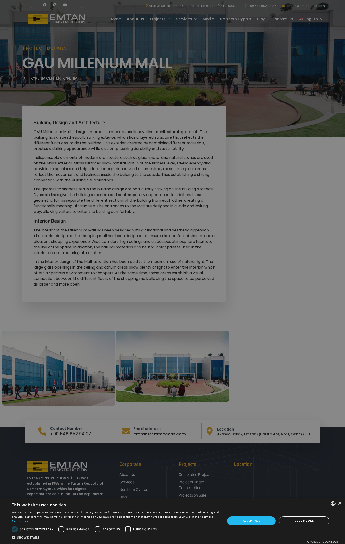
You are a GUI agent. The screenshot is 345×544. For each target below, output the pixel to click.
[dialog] (172, 272)
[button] (115, 537)
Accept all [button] (251, 521)
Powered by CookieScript (323, 542)
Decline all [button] (304, 521)
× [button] (339, 503)
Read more (20, 521)
